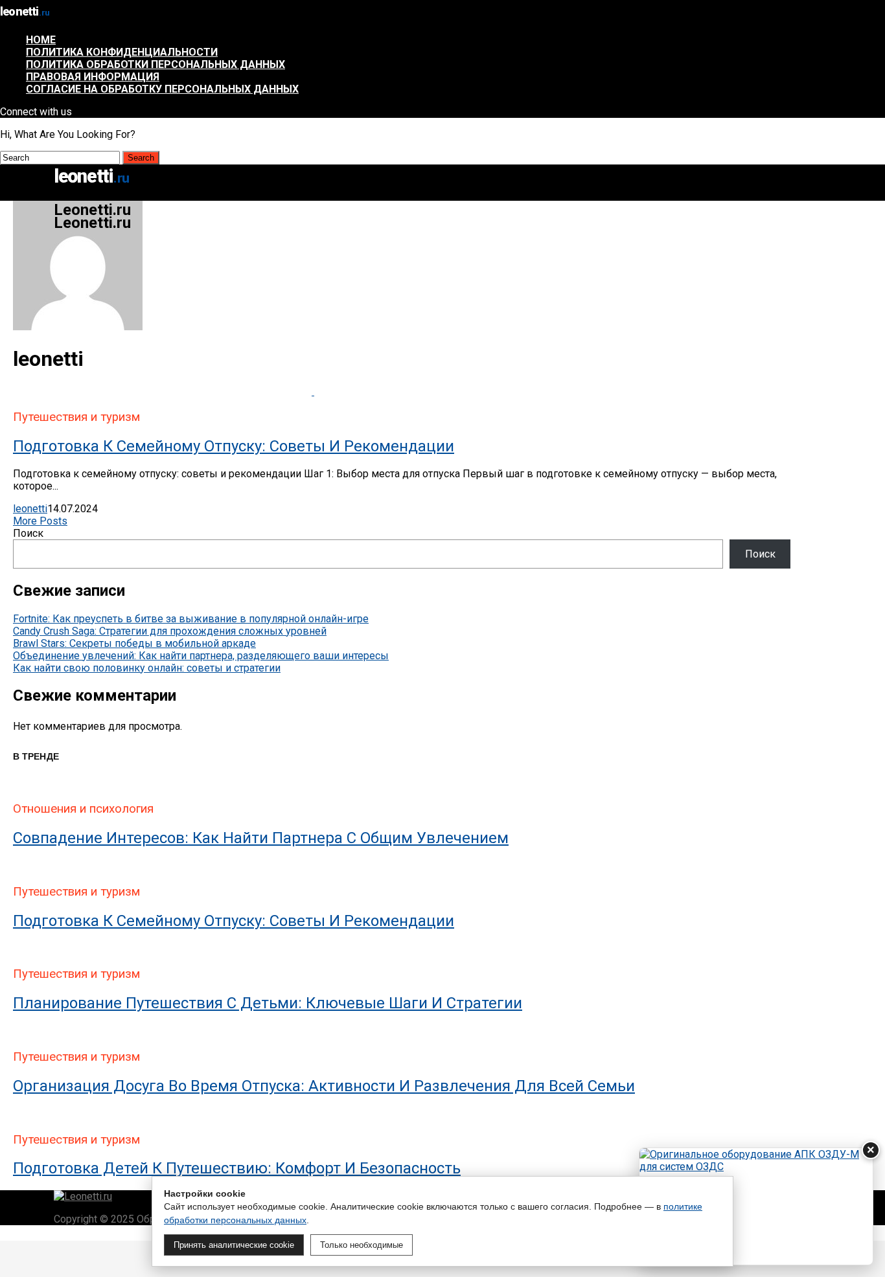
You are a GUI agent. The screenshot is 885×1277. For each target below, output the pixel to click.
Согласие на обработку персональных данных (162, 89)
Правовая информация (92, 77)
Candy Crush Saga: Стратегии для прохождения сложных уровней (170, 631)
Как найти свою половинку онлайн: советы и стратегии (147, 668)
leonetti (30, 509)
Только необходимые (361, 1245)
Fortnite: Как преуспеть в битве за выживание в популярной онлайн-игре (191, 619)
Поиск (28, 533)
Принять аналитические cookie (234, 1245)
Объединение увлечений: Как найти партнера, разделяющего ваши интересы (201, 656)
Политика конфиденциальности (122, 52)
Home (41, 40)
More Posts (40, 521)
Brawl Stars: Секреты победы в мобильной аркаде (134, 643)
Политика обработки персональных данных (155, 64)
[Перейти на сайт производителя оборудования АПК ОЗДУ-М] (756, 1206)
